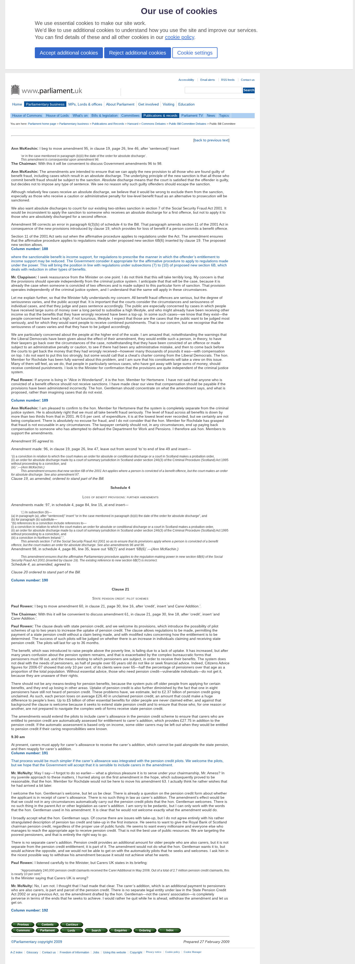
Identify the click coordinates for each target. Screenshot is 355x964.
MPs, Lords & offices (85, 104)
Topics (224, 115)
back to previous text (211, 140)
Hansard (132, 123)
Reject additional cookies (137, 53)
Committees (130, 115)
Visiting (168, 104)
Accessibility (186, 79)
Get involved (148, 104)
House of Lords (57, 115)
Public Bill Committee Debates (187, 123)
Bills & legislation (104, 115)
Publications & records (160, 115)
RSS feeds (228, 79)
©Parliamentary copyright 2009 (36, 942)
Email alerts (207, 79)
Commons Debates (153, 123)
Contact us (248, 79)
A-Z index (16, 952)
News (211, 115)
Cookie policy (172, 952)
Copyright (136, 952)
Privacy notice (153, 952)
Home (17, 104)
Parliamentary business (45, 104)
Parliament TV (192, 115)
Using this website (114, 952)
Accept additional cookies (69, 53)
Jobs (96, 952)
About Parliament (120, 104)
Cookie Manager (192, 952)
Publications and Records (108, 123)
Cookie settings (195, 53)
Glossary (32, 952)
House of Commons (27, 115)
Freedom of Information (74, 952)
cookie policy (179, 37)
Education (186, 104)
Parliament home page (42, 123)
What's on (80, 115)
